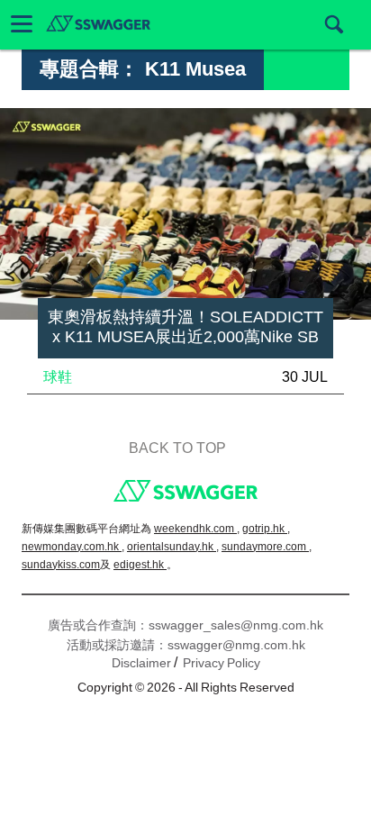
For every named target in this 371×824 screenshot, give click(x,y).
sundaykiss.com (61, 564)
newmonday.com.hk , (73, 546)
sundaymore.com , (267, 546)
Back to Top (177, 448)
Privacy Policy (221, 663)
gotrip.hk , (266, 528)
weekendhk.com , (197, 528)
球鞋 (57, 377)
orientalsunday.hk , (173, 546)
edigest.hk (140, 564)
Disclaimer (141, 663)
